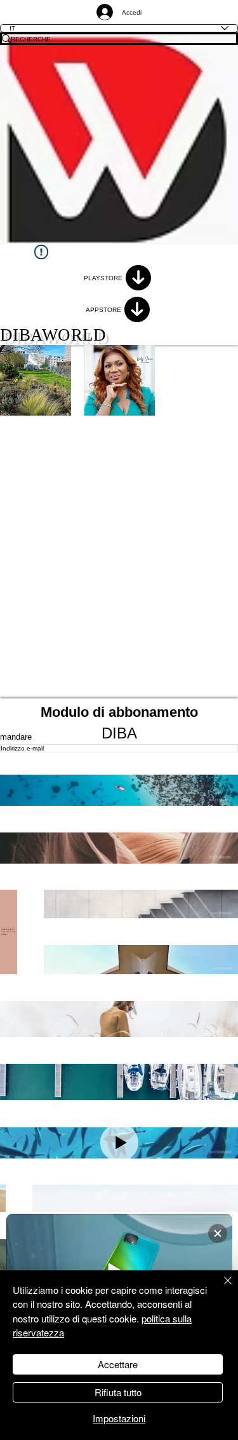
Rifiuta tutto (118, 1392)
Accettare (118, 1364)
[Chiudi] (220, 1288)
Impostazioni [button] (119, 1418)
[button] (119, 790)
